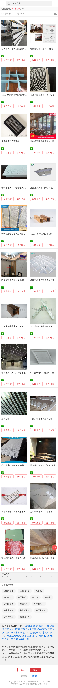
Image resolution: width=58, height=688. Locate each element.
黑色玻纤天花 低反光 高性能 (42, 465)
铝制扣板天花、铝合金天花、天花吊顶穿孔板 (21, 187)
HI (26, 577)
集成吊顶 (24, 603)
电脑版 (34, 675)
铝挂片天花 (8, 617)
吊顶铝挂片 (24, 617)
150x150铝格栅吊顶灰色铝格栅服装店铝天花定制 (23, 95)
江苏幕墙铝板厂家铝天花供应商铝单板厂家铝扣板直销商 (26, 557)
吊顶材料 (7, 597)
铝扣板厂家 (30, 625)
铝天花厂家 (44, 635)
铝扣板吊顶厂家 (21, 632)
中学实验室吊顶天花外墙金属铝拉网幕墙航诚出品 (23, 233)
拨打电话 (21, 60)
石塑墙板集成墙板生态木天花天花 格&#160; (20, 511)
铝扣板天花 (24, 610)
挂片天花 (5, 419)
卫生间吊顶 (8, 590)
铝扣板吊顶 (8, 603)
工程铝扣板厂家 (28, 629)
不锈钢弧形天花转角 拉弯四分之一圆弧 (18, 280)
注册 (35, 669)
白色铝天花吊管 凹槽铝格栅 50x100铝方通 (20, 48)
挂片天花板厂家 (21, 638)
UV (6, 580)
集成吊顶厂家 (31, 635)
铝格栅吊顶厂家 (37, 632)
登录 (23, 669)
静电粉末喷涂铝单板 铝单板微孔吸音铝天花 (20, 465)
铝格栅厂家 (14, 629)
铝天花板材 (40, 610)
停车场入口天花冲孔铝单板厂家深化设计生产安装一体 (25, 372)
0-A (3, 577)
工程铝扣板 (24, 590)
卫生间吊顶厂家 (17, 635)
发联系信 (8, 60)
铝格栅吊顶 (39, 603)
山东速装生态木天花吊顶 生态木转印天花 (19, 326)
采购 (54, 547)
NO (41, 577)
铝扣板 (39, 590)
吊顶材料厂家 (42, 625)
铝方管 (35, 597)
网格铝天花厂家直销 (10, 141)
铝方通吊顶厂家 (44, 629)
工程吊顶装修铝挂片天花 (41, 419)
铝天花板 (22, 597)
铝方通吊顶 (8, 610)
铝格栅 (47, 597)
